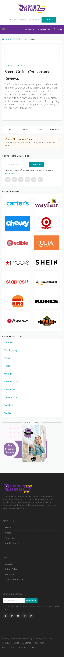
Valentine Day (11, 381)
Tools (7, 365)
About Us (9, 564)
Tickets (7, 358)
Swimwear (9, 342)
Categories (10, 538)
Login (59, 29)
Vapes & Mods (11, 397)
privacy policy (11, 173)
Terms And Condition (14, 579)
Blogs (16, 643)
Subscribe (37, 164)
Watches (8, 405)
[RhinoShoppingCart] (32, 8)
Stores (8, 533)
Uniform (8, 373)
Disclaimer (9, 574)
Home (8, 527)
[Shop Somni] (32, 52)
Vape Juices (9, 389)
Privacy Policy (11, 569)
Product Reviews (12, 543)
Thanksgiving (10, 350)
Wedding (8, 413)
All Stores (26, 643)
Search (49, 19)
